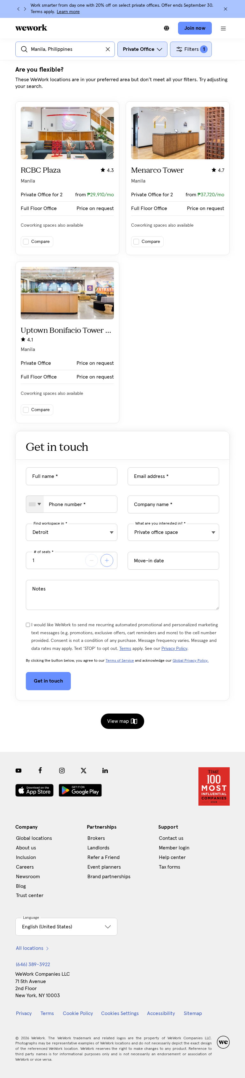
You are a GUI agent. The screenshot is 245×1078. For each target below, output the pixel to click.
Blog (21, 886)
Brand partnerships (108, 876)
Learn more (68, 12)
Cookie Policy (78, 1013)
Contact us (171, 838)
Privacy (24, 1013)
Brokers (96, 838)
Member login (174, 847)
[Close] (225, 9)
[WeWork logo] (31, 27)
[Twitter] (83, 770)
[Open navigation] (223, 28)
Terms (125, 648)
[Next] (25, 9)
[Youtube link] (18, 770)
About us (26, 847)
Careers (25, 867)
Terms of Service (120, 661)
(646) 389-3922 (33, 964)
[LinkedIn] (105, 770)
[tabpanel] (122, 245)
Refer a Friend (103, 857)
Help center (172, 857)
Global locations (34, 838)
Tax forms (169, 867)
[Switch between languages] (166, 28)
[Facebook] (40, 770)
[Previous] (18, 9)
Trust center (29, 895)
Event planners (104, 867)
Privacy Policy (174, 648)
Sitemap (193, 1013)
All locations (29, 948)
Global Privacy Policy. (191, 661)
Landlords (98, 847)
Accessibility (161, 1013)
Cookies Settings (120, 1013)
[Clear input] (107, 49)
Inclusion (26, 857)
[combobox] (35, 504)
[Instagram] (62, 770)
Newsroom (28, 876)
